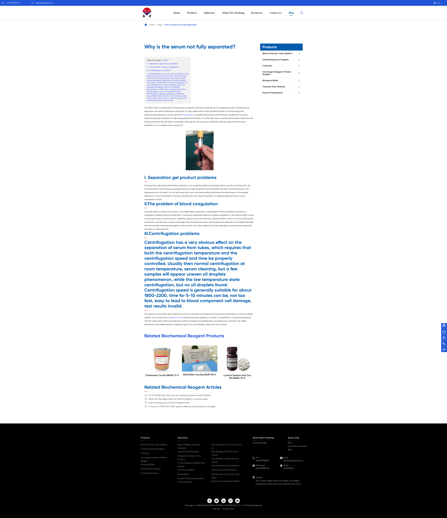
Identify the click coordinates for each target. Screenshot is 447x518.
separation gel (176, 317)
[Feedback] (444, 349)
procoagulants (188, 115)
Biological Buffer (270, 80)
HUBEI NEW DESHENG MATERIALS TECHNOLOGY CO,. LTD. (220, 505)
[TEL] (444, 343)
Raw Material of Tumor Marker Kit (225, 465)
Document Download (297, 446)
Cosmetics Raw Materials (188, 451)
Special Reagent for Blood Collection (189, 446)
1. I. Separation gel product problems (162, 64)
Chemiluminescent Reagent (275, 59)
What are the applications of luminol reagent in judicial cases (178, 399)
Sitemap (216, 509)
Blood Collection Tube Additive (277, 53)
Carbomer (267, 65)
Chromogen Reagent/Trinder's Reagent (276, 73)
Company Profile (260, 443)
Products (192, 12)
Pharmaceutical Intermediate (224, 470)
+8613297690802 (262, 460)
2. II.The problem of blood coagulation (163, 67)
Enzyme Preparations (272, 92)
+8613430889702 (13, 3)
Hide (165, 60)
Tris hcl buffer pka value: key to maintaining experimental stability (179, 395)
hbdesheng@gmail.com (44, 3)
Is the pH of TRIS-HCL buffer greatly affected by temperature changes (182, 406)
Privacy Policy (228, 509)
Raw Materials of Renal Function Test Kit (225, 453)
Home (176, 12)
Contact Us (275, 12)
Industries (209, 12)
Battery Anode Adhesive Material (225, 481)
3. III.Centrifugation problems (159, 70)
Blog (291, 12)
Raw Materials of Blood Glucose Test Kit (225, 460)
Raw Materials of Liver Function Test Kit (227, 446)
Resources (256, 12)
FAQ (289, 443)
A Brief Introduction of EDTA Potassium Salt (168, 402)
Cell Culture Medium (186, 470)
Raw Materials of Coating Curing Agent (225, 476)
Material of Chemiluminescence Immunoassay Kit (191, 480)
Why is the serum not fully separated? (181, 25)
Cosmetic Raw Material (273, 86)
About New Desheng (233, 12)
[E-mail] (444, 332)
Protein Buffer (183, 474)
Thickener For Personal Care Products (189, 457)
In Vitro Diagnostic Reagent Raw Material (191, 464)
